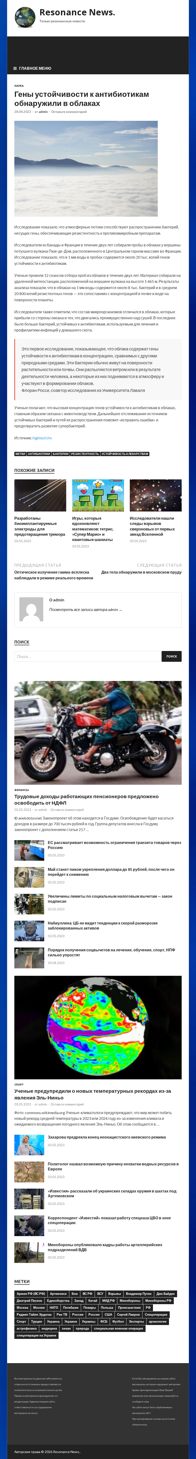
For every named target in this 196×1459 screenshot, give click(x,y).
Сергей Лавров (128, 1314)
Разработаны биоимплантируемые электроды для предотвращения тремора (39, 526)
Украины (88, 1321)
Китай (92, 1300)
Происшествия (129, 1307)
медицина (49, 1328)
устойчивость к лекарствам (125, 454)
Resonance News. (77, 12)
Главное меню (35, 68)
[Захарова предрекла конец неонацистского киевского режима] (29, 1153)
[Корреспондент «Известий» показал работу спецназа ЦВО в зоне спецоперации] (29, 1234)
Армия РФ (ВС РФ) (31, 1294)
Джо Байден (166, 1294)
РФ (148, 1307)
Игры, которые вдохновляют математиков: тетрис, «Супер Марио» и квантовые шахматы (93, 529)
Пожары (89, 1307)
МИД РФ (108, 1300)
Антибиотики (39, 454)
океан (66, 1328)
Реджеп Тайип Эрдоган (34, 1314)
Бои (75, 1294)
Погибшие (70, 1307)
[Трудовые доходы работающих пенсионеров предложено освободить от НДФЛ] (98, 785)
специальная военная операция (118, 1328)
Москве (39, 1307)
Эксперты (136, 1321)
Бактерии (61, 454)
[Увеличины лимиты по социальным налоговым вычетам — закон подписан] (29, 913)
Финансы (21, 790)
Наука (19, 85)
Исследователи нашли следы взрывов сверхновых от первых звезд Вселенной (152, 526)
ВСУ (100, 1294)
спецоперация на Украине (36, 1335)
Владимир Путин (139, 1294)
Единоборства (58, 1300)
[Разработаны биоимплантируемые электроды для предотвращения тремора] (40, 512)
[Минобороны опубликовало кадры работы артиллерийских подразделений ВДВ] (29, 1261)
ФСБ (103, 1321)
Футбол (118, 1321)
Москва (22, 1307)
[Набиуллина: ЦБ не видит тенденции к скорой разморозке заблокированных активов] (29, 939)
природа (82, 1328)
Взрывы (114, 1294)
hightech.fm (42, 438)
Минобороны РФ (158, 1300)
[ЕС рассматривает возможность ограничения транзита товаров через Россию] (29, 859)
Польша (107, 1307)
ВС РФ (87, 1294)
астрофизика (27, 1328)
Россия (94, 1314)
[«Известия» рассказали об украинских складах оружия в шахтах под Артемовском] (29, 1207)
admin (43, 112)
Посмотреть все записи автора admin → (85, 609)
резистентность (85, 454)
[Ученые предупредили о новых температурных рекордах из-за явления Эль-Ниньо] (98, 1080)
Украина (53, 1321)
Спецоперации (156, 1314)
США (108, 1314)
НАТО (54, 1307)
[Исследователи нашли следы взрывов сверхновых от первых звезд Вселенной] (156, 512)
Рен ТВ (62, 1314)
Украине (71, 1321)
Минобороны (130, 1300)
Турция (36, 1321)
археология (158, 1321)
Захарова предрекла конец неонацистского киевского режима (107, 1137)
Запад (78, 1300)
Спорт (19, 1084)
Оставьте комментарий (69, 112)
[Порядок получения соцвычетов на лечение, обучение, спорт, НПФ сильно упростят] (29, 967)
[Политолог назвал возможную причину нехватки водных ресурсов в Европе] (29, 1181)
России (77, 1314)
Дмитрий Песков (29, 1300)
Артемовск (58, 1294)
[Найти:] (98, 656)
